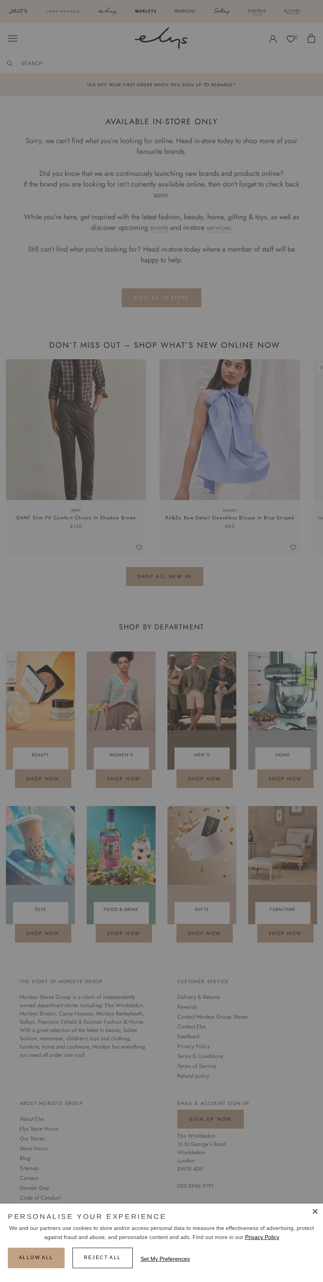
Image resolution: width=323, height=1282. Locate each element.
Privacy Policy (262, 1237)
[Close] (315, 1211)
